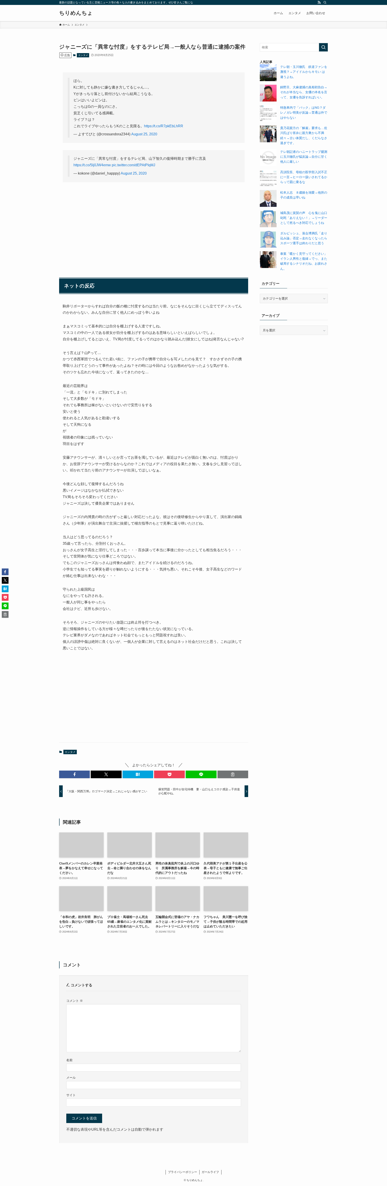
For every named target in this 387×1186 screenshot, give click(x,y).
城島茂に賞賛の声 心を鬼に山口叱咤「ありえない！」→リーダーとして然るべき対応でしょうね (303, 218)
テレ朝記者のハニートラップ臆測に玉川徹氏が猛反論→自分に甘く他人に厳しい (303, 157)
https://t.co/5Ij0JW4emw (92, 165)
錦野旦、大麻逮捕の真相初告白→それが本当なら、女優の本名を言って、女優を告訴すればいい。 (303, 92)
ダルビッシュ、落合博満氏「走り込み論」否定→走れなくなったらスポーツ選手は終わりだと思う (303, 238)
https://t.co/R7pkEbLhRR (163, 126)
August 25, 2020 (144, 134)
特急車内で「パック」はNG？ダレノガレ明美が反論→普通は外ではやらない (303, 112)
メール (71, 1077)
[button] (74, 774)
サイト (71, 1095)
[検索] (325, 2)
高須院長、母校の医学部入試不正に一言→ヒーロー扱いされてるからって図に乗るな (303, 177)
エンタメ (83, 55)
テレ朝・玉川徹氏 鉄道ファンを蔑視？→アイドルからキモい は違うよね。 (303, 72)
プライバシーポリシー (182, 1172)
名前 (69, 1060)
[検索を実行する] (323, 47)
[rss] (319, 2)
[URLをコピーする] (232, 774)
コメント (74, 1000)
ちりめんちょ (76, 13)
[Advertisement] (154, 220)
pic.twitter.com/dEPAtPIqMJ (133, 165)
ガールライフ (210, 1172)
